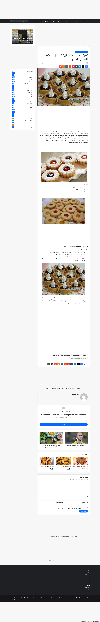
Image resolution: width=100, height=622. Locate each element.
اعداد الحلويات (78, 51)
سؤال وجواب (29, 122)
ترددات (52, 21)
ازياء (31, 85)
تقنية (31, 118)
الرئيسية (87, 21)
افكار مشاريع (29, 116)
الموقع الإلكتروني (59, 502)
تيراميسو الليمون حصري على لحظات (80, 467)
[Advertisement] (59, 9)
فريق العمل (26, 597)
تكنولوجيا (30, 114)
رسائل (37, 21)
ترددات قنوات (29, 90)
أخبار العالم (30, 124)
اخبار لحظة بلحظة (28, 111)
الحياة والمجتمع (29, 107)
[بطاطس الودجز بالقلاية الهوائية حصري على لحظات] (47, 461)
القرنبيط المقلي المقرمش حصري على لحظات (64, 467)
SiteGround (38, 597)
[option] (22, 36)
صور (31, 72)
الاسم (86, 496)
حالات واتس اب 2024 (28, 120)
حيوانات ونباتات (29, 103)
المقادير (84, 355)
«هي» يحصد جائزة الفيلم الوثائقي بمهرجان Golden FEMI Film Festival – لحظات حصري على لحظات (23, 40)
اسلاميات (82, 21)
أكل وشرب (83, 46)
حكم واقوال (30, 92)
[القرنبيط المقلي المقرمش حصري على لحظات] (63, 461)
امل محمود (83, 63)
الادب (31, 109)
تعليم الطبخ (47, 21)
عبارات (41, 21)
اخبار (62, 21)
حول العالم (30, 81)
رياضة (66, 21)
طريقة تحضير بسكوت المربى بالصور (61, 355)
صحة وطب (30, 79)
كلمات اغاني (30, 75)
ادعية (70, 21)
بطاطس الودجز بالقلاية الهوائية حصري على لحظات (47, 467)
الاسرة (31, 101)
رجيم (31, 105)
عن (30, 597)
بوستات (57, 21)
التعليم (31, 98)
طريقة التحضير (76, 355)
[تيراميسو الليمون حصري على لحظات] (80, 461)
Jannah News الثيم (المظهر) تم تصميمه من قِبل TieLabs (59, 597)
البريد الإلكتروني (84, 502)
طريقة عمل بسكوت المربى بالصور (78, 358)
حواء (31, 126)
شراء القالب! (13, 597)
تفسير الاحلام (75, 21)
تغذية (31, 94)
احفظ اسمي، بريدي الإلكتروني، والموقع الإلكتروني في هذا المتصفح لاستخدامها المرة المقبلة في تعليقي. (68, 508)
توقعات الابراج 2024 (28, 83)
